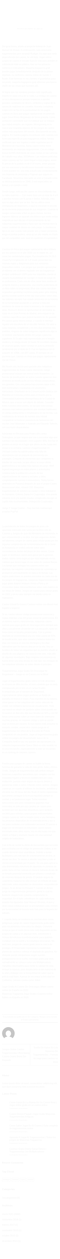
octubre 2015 (8, 1235)
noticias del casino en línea (29, 191)
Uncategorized (9, 1198)
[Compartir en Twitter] (27, 1007)
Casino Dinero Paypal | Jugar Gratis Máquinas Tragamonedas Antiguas (32, 1115)
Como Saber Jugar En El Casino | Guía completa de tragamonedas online (33, 1126)
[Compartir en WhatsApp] (17, 1007)
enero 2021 (7, 1214)
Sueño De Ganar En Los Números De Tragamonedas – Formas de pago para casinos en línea (45, 1054)
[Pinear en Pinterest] (37, 1007)
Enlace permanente (31, 1020)
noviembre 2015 (10, 1230)
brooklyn (6, 1179)
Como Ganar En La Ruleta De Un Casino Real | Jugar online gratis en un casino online (33, 1103)
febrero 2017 (8, 1225)
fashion (15, 1179)
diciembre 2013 (9, 1241)
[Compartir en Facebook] (22, 1007)
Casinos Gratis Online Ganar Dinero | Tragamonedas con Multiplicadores (27, 1150)
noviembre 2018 (10, 1219)
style (23, 1179)
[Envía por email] (32, 1007)
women (30, 1179)
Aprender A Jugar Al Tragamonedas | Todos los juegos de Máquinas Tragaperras (32, 1138)
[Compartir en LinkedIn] (42, 1007)
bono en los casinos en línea (23, 870)
